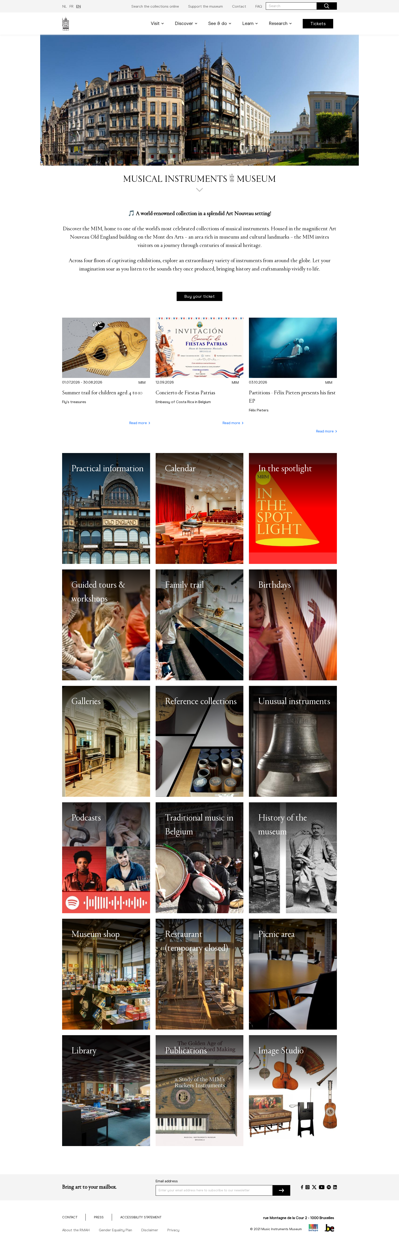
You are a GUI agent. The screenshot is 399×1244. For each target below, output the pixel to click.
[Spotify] (329, 1187)
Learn (248, 23)
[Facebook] (302, 1187)
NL (64, 6)
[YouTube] (322, 1187)
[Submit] (281, 1190)
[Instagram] (307, 1187)
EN (78, 6)
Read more (138, 423)
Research (278, 23)
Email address (167, 1181)
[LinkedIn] (335, 1187)
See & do (217, 23)
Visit (155, 23)
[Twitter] (314, 1187)
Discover (184, 23)
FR (71, 6)
